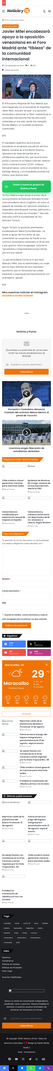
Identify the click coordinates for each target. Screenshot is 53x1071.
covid (17, 923)
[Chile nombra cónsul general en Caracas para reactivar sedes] (13, 471)
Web (4, 603)
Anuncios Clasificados (11, 977)
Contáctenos (7, 961)
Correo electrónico (11, 591)
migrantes (30, 928)
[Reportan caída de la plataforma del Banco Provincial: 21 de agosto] (10, 724)
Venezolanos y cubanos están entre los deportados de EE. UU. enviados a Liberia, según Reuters (39, 517)
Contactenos (29, 1052)
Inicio (6, 20)
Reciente (26, 713)
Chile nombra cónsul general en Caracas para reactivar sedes (13, 483)
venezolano (21, 938)
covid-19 (26, 923)
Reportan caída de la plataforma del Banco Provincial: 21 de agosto (32, 723)
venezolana (8, 938)
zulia (18, 942)
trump (24, 933)
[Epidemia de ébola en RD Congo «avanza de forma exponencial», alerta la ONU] (39, 471)
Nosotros (6, 957)
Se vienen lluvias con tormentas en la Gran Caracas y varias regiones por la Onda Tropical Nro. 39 (34, 755)
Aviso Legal (7, 971)
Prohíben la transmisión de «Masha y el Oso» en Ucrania (34, 782)
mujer (16, 933)
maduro (7, 928)
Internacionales (17, 20)
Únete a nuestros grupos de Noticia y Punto (28, 186)
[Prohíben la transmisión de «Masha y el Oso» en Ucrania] (10, 784)
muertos (7, 933)
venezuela (8, 942)
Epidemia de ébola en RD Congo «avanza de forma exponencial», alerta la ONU (39, 484)
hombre (45, 923)
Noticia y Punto (26, 331)
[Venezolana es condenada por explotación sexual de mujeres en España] (13, 502)
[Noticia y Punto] (18, 11)
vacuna (34, 933)
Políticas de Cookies (11, 964)
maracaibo (18, 928)
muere (40, 928)
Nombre (6, 579)
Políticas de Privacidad (12, 967)
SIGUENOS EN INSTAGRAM (17, 295)
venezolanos (35, 938)
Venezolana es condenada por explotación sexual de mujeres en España (13, 515)
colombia (7, 923)
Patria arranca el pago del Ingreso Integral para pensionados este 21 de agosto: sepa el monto (33, 739)
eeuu (36, 923)
